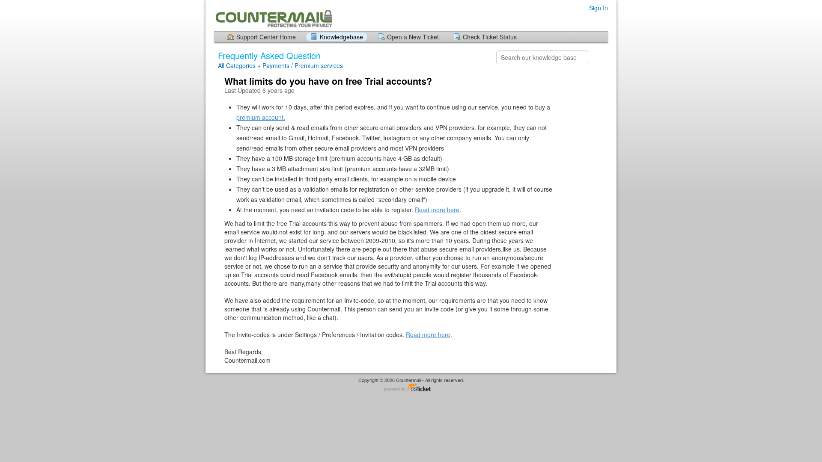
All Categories (237, 65)
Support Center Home (266, 37)
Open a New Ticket (413, 37)
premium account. (260, 117)
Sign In (598, 7)
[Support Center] (273, 15)
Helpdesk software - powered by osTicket (411, 388)
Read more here (437, 209)
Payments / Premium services (302, 65)
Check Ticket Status (490, 37)
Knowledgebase (341, 37)
